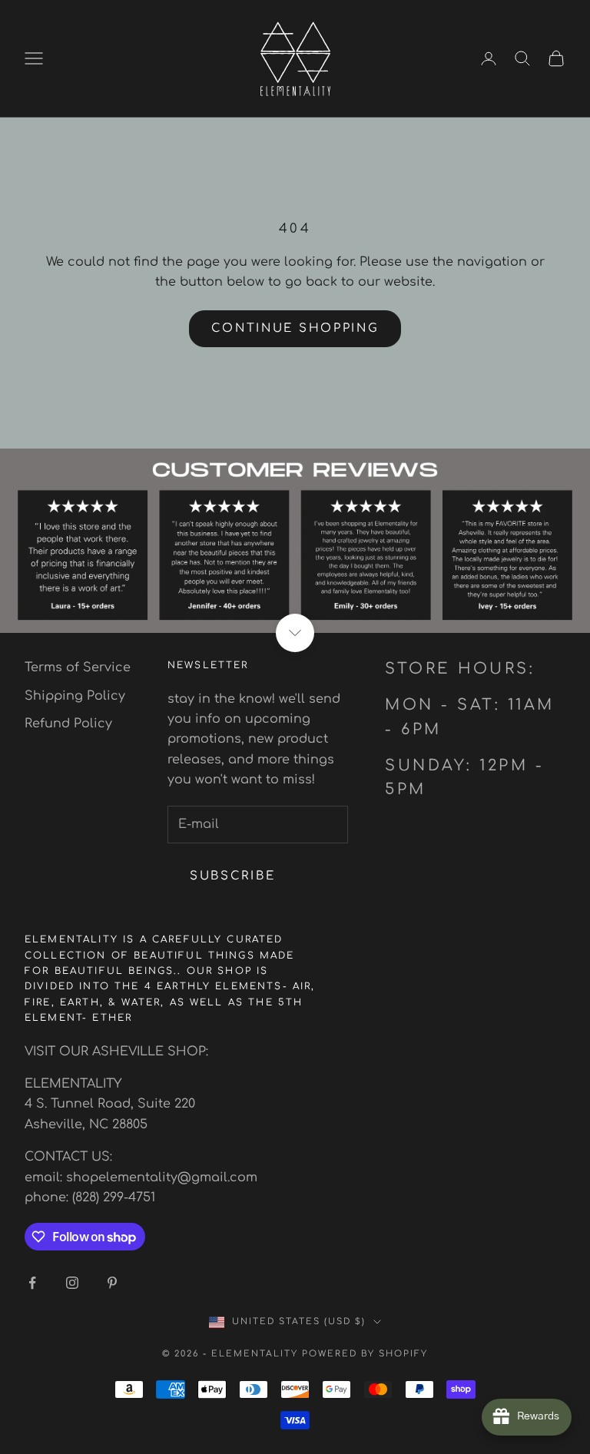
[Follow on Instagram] (72, 1282)
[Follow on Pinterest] (112, 1282)
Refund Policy (68, 723)
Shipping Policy (75, 696)
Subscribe (232, 876)
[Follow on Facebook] (32, 1282)
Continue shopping (295, 328)
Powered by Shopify (365, 1354)
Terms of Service (78, 667)
